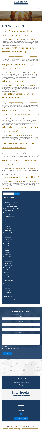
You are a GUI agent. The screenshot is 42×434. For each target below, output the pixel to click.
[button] (38, 8)
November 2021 (8, 261)
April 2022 (7, 250)
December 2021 (8, 258)
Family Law (32, 39)
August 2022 (7, 241)
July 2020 (7, 276)
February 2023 (8, 228)
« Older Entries (5, 188)
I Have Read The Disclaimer (11, 348)
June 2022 (7, 245)
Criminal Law (33, 72)
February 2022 (8, 254)
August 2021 (7, 267)
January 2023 (8, 230)
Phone (21, 327)
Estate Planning (33, 118)
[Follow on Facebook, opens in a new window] (21, 414)
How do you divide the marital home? (20, 177)
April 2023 (7, 224)
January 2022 (8, 256)
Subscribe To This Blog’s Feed (10, 299)
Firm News (7, 290)
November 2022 (8, 234)
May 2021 (7, 274)
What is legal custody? (13, 81)
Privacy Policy (17, 428)
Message (21, 332)
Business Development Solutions (30, 428)
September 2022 (8, 239)
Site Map (11, 428)
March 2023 (7, 226)
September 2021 (8, 265)
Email (21, 321)
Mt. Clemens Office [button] (21, 418)
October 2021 (8, 263)
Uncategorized (33, 56)
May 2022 (7, 248)
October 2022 (8, 237)
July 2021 (7, 269)
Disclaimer (5, 346)
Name (21, 316)
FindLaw (21, 429)
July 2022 (7, 243)
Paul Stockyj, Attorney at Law (15, 39)
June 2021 (7, 272)
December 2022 (8, 232)
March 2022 (7, 252)
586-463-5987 (21, 405)
